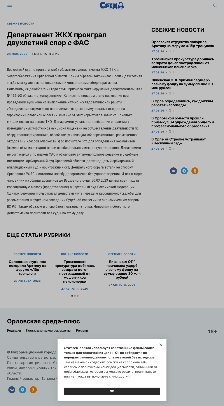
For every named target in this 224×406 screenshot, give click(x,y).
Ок (112, 391)
